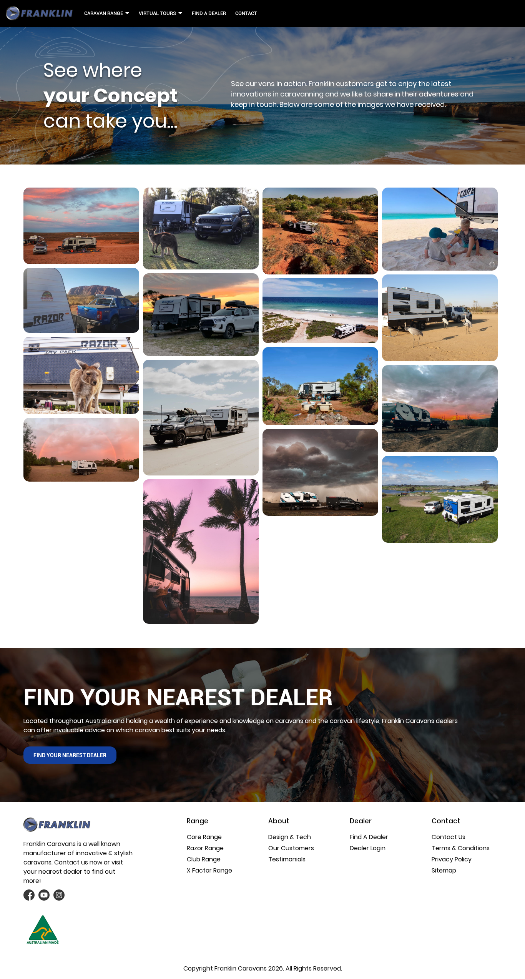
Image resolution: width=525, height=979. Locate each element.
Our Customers (291, 848)
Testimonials (287, 859)
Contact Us (448, 837)
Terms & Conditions (461, 848)
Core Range (204, 837)
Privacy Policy (452, 859)
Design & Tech (289, 837)
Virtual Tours (157, 13)
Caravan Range (103, 13)
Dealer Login (367, 848)
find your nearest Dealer (69, 755)
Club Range (204, 859)
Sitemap (444, 870)
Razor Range (205, 848)
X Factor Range (209, 870)
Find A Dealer (209, 13)
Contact (246, 13)
